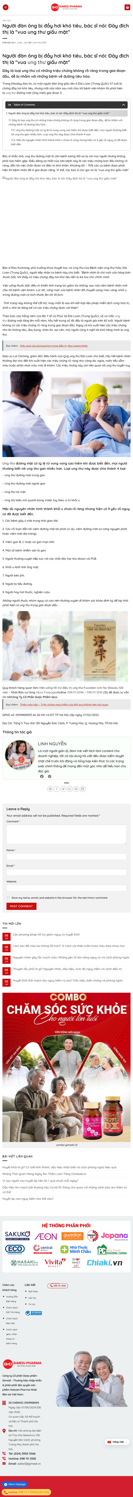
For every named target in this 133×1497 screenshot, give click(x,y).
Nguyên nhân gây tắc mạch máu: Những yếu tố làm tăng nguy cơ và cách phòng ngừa (71, 957)
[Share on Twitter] (63, 789)
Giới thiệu (33, 1291)
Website (11, 881)
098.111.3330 (95, 692)
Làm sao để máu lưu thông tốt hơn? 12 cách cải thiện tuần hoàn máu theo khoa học (69, 946)
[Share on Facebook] (57, 789)
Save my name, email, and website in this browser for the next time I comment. (60, 897)
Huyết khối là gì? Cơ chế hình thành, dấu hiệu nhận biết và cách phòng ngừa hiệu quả (59, 1167)
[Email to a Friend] (70, 789)
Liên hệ (32, 1298)
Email (10, 865)
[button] (6, 7)
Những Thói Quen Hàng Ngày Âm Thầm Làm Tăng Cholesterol (44, 1174)
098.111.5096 (75, 692)
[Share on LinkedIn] (83, 789)
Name (11, 850)
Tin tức (6, 20)
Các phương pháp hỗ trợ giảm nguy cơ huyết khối (46, 934)
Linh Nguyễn (39, 42)
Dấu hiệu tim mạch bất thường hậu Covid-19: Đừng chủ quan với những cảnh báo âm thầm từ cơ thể (64, 1189)
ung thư (37, 62)
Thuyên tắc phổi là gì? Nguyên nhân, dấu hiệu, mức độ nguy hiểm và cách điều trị (67, 969)
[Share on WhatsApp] (50, 789)
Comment (13, 821)
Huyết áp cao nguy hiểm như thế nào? (28, 1198)
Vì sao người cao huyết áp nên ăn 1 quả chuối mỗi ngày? (40, 1180)
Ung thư (8, 463)
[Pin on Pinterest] (76, 789)
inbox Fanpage (46, 692)
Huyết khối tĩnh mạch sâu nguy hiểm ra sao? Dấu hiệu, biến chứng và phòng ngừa (67, 980)
